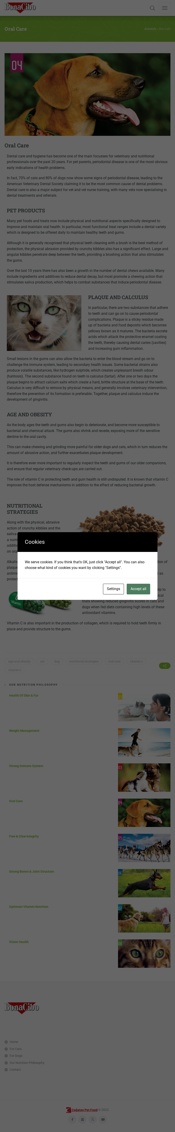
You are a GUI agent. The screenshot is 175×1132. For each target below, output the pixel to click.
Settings (113, 589)
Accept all (138, 589)
